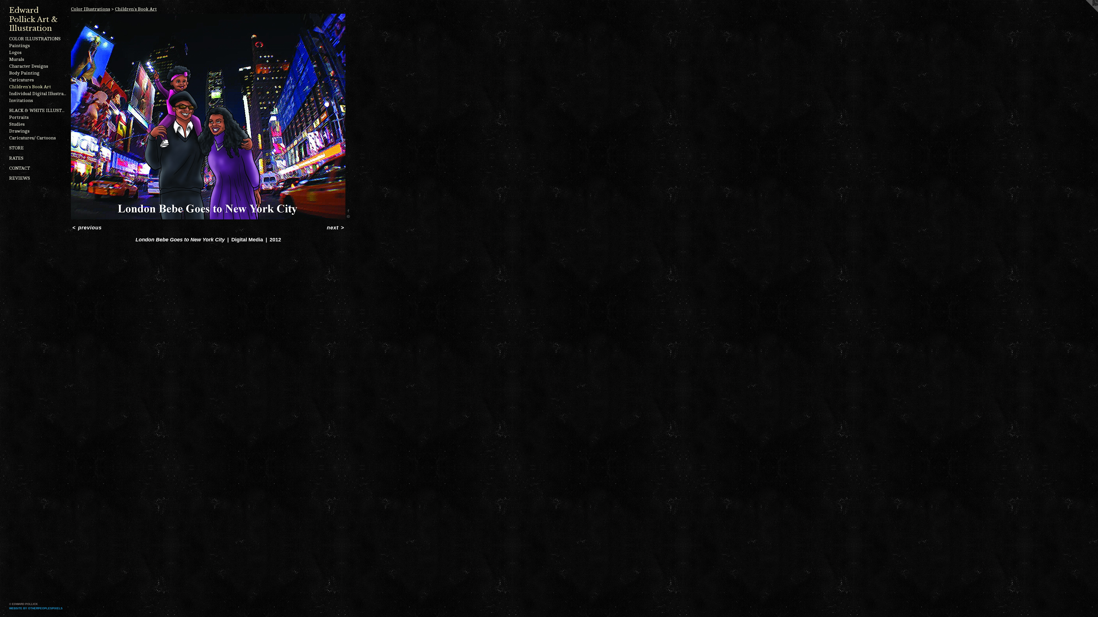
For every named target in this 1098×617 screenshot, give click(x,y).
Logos (15, 52)
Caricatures (21, 80)
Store (16, 148)
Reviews (19, 178)
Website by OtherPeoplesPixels (36, 608)
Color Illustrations (35, 38)
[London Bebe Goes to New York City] (208, 116)
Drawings (19, 131)
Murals (16, 59)
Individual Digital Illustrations (37, 93)
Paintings (19, 45)
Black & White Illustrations (37, 110)
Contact (19, 168)
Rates (16, 158)
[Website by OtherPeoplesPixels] (1086, 11)
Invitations (21, 100)
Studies (17, 124)
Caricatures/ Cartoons (32, 138)
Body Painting (24, 73)
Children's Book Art (30, 86)
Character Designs (28, 66)
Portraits (19, 117)
